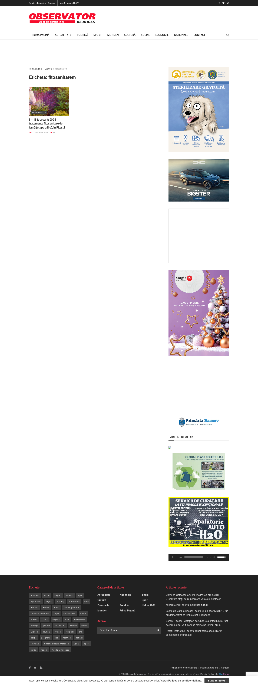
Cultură (129, 35)
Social (145, 35)
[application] (198, 557)
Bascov (34, 607)
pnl (80, 631)
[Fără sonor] (214, 557)
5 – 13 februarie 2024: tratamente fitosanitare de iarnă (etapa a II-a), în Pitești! (47, 123)
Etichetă (48, 68)
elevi (67, 619)
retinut (79, 637)
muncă (46, 631)
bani (86, 601)
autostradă (74, 601)
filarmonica (79, 619)
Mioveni (34, 631)
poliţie (34, 637)
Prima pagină (35, 68)
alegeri (57, 595)
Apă (80, 595)
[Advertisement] (165, 18)
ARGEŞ (60, 601)
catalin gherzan (72, 607)
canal (56, 607)
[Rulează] (173, 557)
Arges (49, 601)
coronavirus (70, 613)
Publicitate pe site (37, 2)
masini (73, 625)
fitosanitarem (61, 68)
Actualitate (63, 35)
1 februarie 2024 (39, 132)
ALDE (47, 595)
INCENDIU (60, 625)
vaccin (44, 649)
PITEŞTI (70, 631)
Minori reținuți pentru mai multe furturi (187, 605)
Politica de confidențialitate (183, 667)
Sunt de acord (217, 680)
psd (56, 637)
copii (56, 613)
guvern (46, 625)
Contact (51, 2)
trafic (33, 649)
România (35, 643)
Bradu (46, 607)
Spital (76, 643)
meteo (84, 625)
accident (35, 595)
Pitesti (58, 631)
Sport (98, 35)
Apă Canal (36, 601)
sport (86, 643)
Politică (82, 35)
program (45, 637)
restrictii (67, 637)
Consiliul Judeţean (40, 613)
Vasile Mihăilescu (61, 649)
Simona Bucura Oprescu (56, 643)
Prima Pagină (40, 35)
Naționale (181, 35)
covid (83, 613)
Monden (113, 35)
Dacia (45, 619)
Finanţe (34, 625)
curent (34, 619)
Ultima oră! (148, 605)
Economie (161, 35)
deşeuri (56, 619)
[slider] (193, 557)
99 (53, 132)
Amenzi (69, 595)
